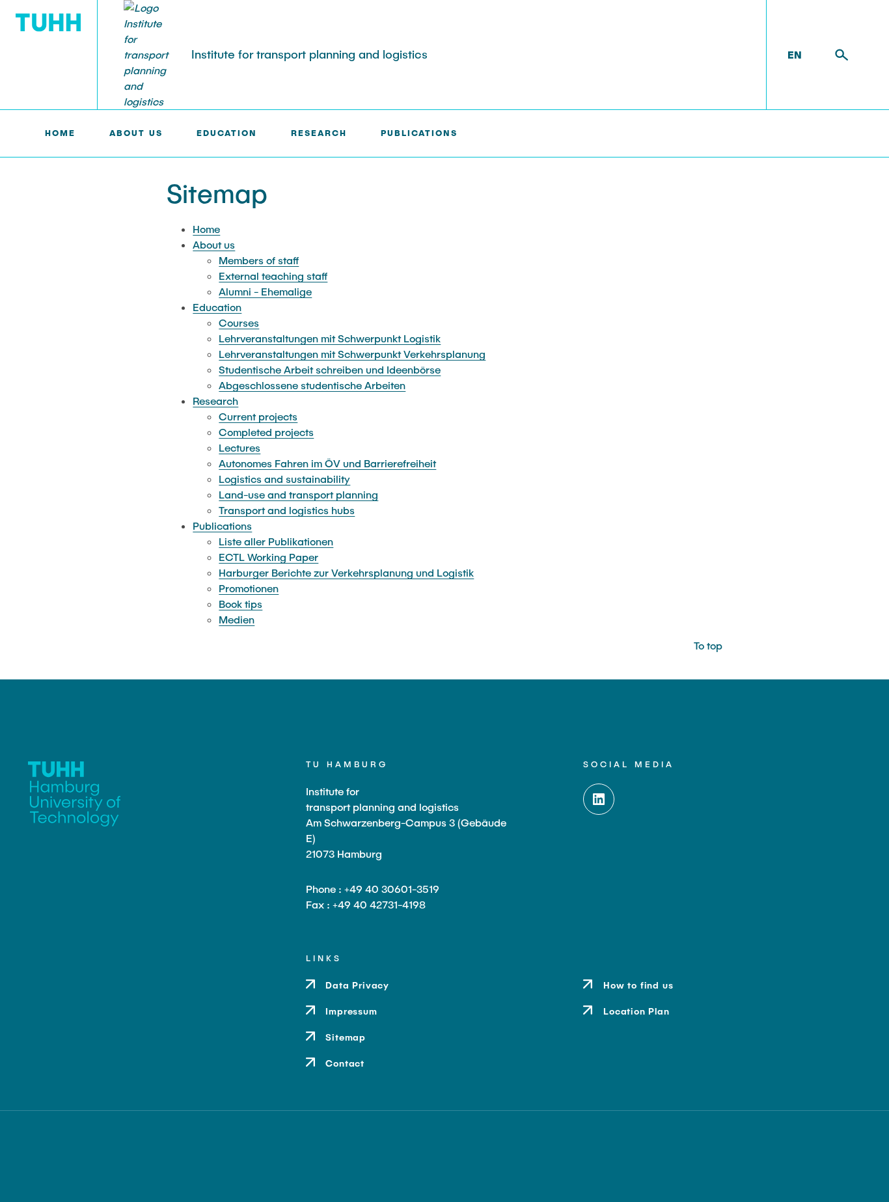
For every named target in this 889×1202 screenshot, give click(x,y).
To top (708, 645)
